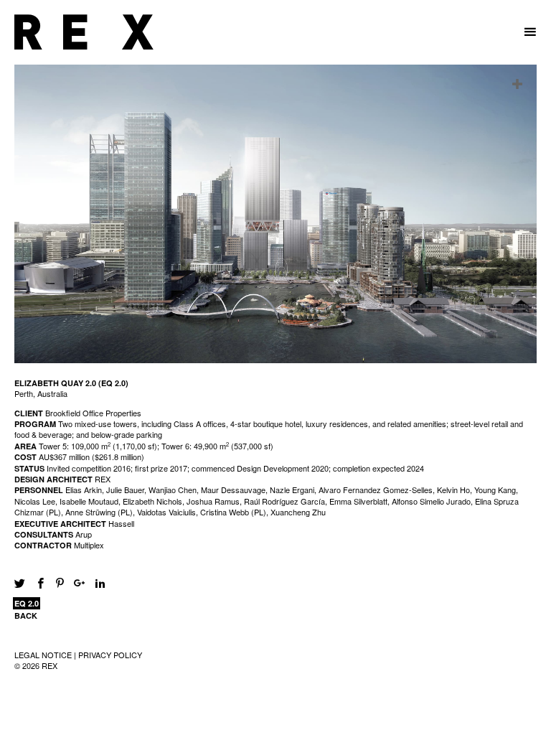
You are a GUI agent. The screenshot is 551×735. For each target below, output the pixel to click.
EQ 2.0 (26, 603)
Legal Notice (43, 654)
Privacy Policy (110, 654)
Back (25, 615)
